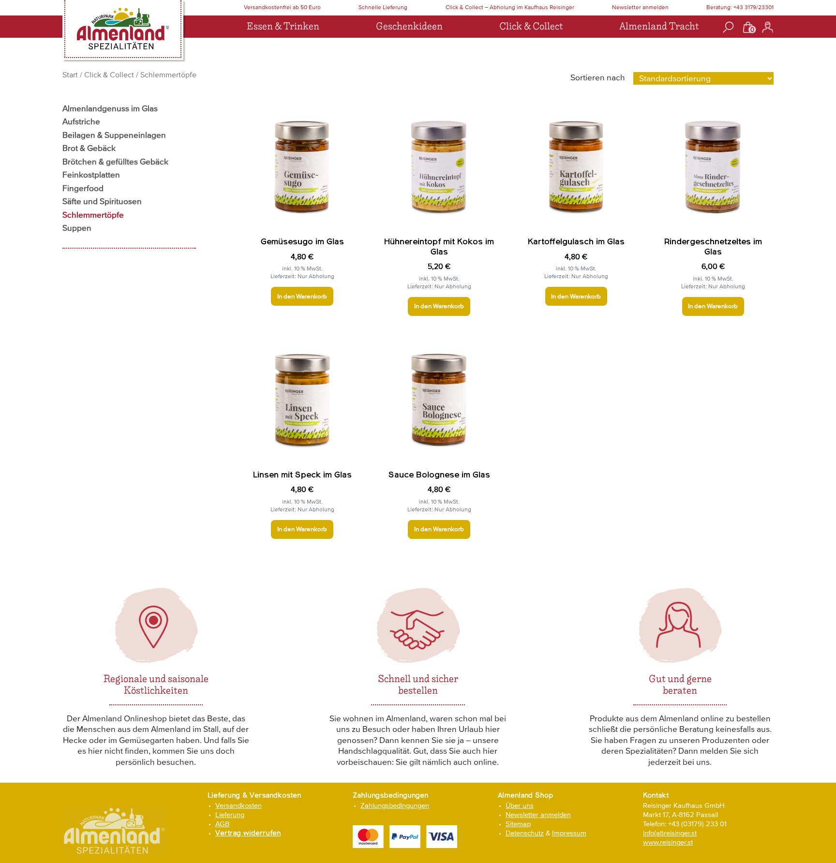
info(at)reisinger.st (670, 833)
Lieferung (229, 814)
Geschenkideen (409, 26)
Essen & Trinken (283, 26)
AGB (222, 823)
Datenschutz (525, 833)
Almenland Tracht (659, 26)
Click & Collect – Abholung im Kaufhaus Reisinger (510, 7)
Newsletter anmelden (640, 7)
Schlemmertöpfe (93, 215)
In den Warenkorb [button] (302, 296)
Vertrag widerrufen (248, 833)
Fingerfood (83, 188)
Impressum (569, 833)
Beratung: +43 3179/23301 (740, 7)
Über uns (520, 805)
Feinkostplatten (91, 174)
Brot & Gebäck (89, 148)
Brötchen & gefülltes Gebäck (115, 161)
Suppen (76, 228)
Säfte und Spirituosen (102, 201)
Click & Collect (531, 26)
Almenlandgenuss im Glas (110, 108)
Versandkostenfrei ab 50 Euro (282, 7)
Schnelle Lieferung (382, 7)
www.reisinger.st (668, 842)
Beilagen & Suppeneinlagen (114, 135)
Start (70, 74)
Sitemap (518, 823)
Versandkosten (238, 805)
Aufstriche (81, 121)
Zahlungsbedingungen (394, 805)
